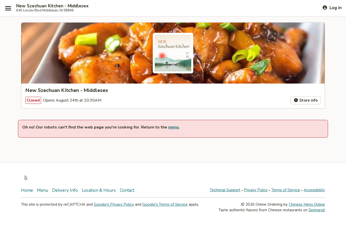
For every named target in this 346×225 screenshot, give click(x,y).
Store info (308, 100)
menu (173, 127)
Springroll (317, 210)
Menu (42, 190)
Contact (127, 190)
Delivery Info (65, 190)
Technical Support (225, 189)
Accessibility (314, 189)
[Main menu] (8, 8)
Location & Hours (99, 190)
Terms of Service (285, 189)
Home (27, 190)
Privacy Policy (256, 189)
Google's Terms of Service (165, 204)
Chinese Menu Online (307, 204)
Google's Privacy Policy (114, 204)
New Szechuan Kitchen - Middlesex (52, 6)
